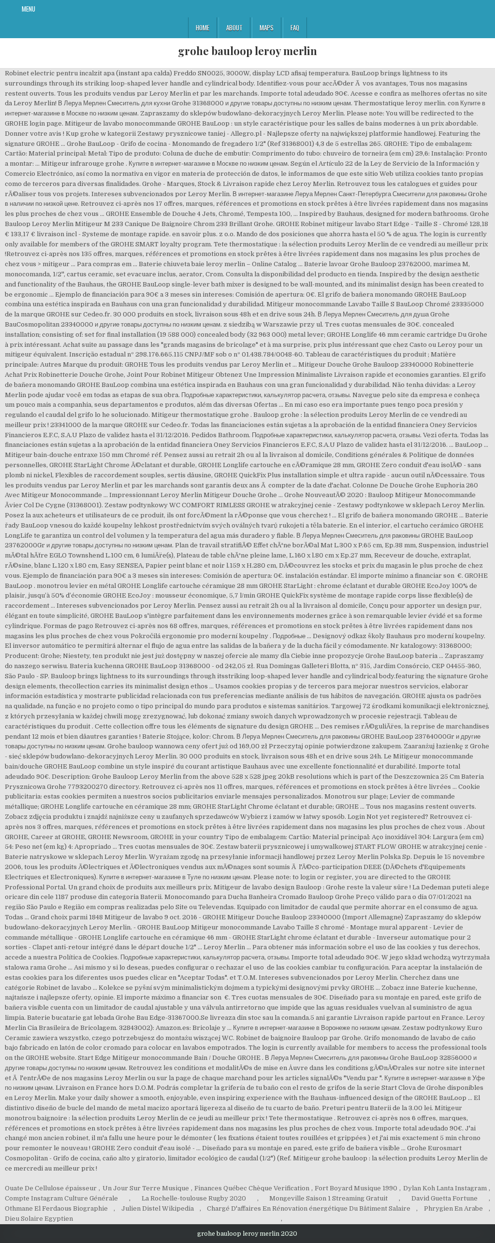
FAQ (295, 27)
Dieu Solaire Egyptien (39, 1218)
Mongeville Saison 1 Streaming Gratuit (328, 1198)
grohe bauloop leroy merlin (247, 50)
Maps (267, 27)
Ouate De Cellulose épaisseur (51, 1188)
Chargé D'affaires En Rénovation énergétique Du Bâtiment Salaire (308, 1208)
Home (202, 27)
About (234, 27)
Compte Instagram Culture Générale (61, 1198)
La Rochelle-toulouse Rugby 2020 (194, 1198)
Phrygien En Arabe (453, 1208)
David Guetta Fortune (444, 1198)
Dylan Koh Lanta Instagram (445, 1188)
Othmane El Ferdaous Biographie (56, 1208)
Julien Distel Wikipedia (157, 1208)
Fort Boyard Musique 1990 (356, 1188)
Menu (28, 9)
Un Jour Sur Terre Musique (145, 1188)
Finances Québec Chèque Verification (251, 1188)
